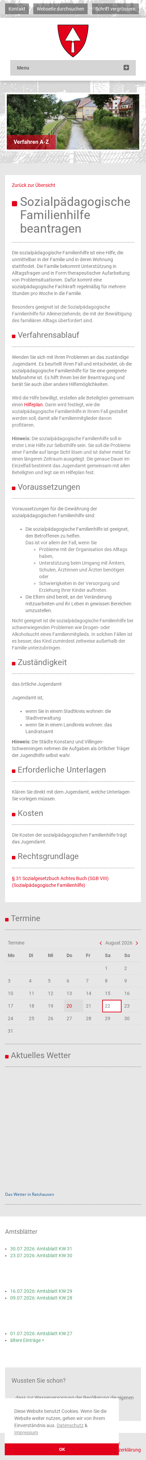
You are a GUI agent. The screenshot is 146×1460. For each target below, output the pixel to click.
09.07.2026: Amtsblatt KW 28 (41, 1298)
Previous (17, 122)
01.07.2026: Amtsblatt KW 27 (41, 1333)
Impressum (26, 1432)
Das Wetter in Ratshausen (29, 1194)
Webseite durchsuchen (60, 9)
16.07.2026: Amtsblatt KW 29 (41, 1291)
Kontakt (16, 9)
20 (69, 1006)
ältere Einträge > (27, 1340)
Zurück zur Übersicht (33, 185)
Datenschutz (70, 1425)
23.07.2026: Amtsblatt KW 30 (41, 1255)
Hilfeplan (33, 404)
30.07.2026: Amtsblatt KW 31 (41, 1248)
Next (129, 122)
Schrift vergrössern (115, 9)
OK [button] (62, 1449)
